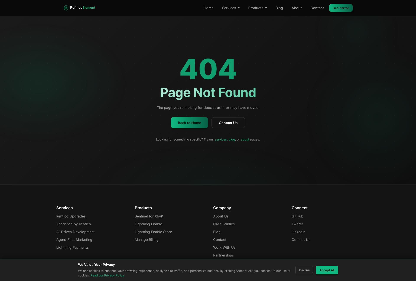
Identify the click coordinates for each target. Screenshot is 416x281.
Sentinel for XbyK (149, 216)
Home (208, 8)
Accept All (327, 270)
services (221, 139)
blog (232, 139)
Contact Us (228, 123)
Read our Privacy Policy (107, 275)
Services (229, 8)
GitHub (297, 216)
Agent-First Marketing (74, 239)
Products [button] (255, 8)
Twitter (297, 224)
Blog (279, 8)
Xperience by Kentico (73, 224)
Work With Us (224, 247)
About (297, 8)
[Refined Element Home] (82, 8)
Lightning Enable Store (153, 232)
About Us (221, 216)
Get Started (341, 8)
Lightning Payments (72, 247)
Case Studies (224, 224)
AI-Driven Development (75, 232)
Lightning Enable (148, 224)
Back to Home (189, 123)
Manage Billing (147, 239)
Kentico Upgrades (71, 216)
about (245, 139)
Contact (317, 8)
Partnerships (223, 255)
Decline (304, 270)
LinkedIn (298, 232)
